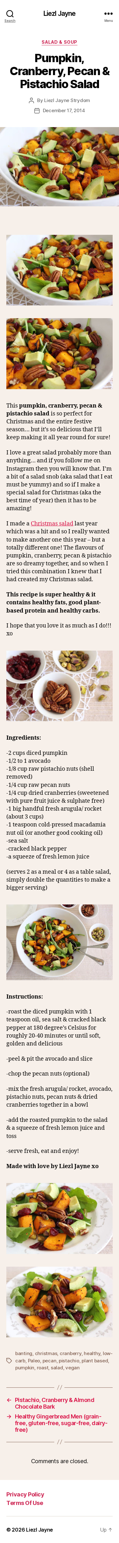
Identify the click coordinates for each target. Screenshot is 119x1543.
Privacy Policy (25, 1494)
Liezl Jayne (59, 13)
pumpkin (24, 1368)
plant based (95, 1361)
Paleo (34, 1361)
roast (43, 1368)
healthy (92, 1353)
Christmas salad (52, 523)
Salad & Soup (59, 42)
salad (57, 1368)
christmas (46, 1353)
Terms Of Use (24, 1503)
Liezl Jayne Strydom (67, 100)
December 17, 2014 (64, 110)
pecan (49, 1361)
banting (23, 1353)
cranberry (71, 1353)
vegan (72, 1368)
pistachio (69, 1361)
